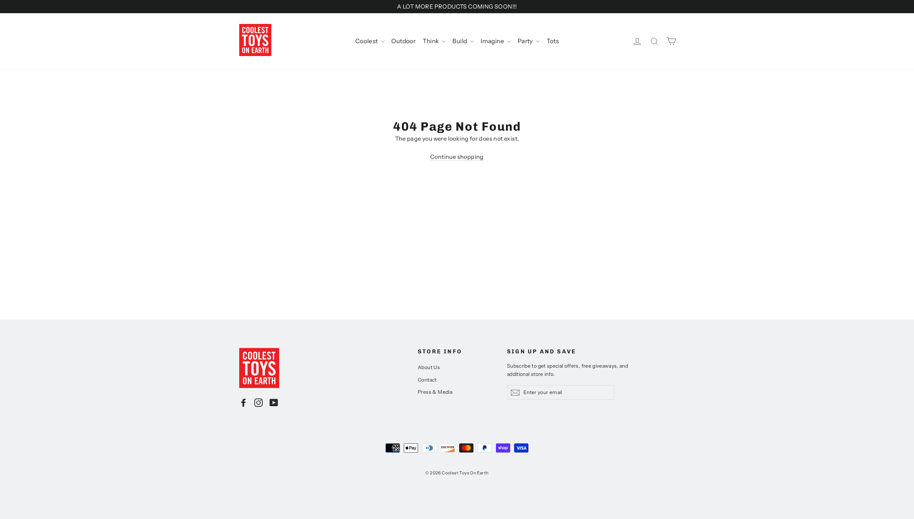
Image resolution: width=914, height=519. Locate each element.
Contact (427, 380)
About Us (429, 367)
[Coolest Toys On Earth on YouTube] (274, 402)
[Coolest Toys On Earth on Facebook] (243, 402)
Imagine (493, 41)
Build (460, 41)
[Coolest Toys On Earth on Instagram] (258, 402)
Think (431, 41)
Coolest (367, 41)
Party (526, 41)
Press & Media (435, 392)
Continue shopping (457, 156)
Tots (553, 41)
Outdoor (403, 41)
